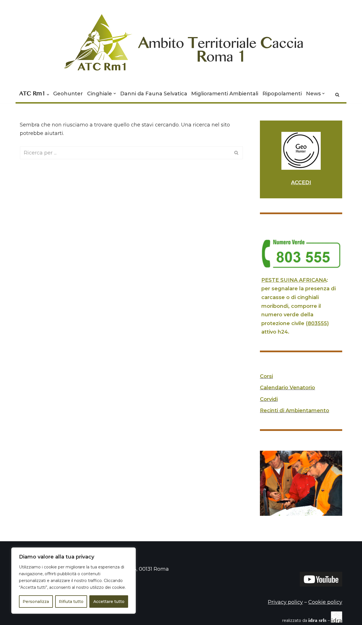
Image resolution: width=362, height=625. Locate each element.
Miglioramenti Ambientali (224, 94)
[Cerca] (337, 95)
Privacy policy (285, 602)
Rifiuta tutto (71, 601)
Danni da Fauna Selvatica (153, 94)
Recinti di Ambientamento (294, 410)
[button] (48, 94)
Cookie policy (325, 602)
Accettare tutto (108, 601)
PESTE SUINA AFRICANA (294, 280)
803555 (317, 323)
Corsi (266, 376)
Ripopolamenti (282, 94)
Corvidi (269, 399)
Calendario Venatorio (287, 388)
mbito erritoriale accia (221, 46)
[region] (73, 580)
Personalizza (36, 601)
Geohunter (68, 94)
